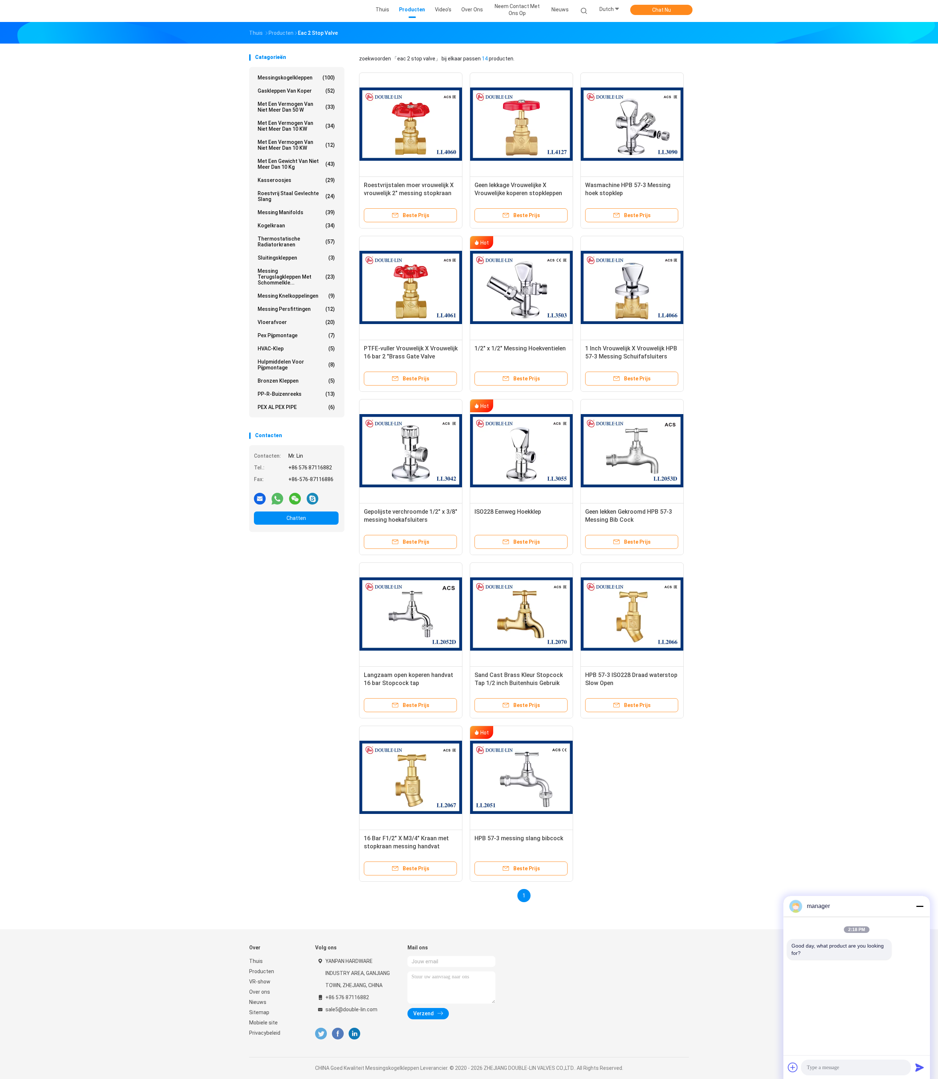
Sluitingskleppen (296, 258)
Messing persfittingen (296, 309)
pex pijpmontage (296, 335)
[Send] (920, 1067)
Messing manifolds (296, 212)
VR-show (259, 982)
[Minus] (919, 906)
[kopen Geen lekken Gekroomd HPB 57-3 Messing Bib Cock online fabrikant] (632, 450)
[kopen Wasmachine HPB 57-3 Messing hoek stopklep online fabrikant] (632, 124)
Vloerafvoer (296, 322)
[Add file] (793, 1067)
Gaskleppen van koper (296, 91)
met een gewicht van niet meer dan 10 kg (296, 164)
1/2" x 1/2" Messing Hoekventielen (520, 348)
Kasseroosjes (296, 180)
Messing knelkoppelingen (296, 296)
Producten (261, 971)
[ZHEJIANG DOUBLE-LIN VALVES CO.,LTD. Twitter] (321, 1033)
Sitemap (259, 1012)
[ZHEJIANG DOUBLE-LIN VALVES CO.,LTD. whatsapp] (277, 498)
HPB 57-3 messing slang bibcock (518, 838)
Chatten (296, 518)
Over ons (259, 992)
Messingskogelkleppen (296, 78)
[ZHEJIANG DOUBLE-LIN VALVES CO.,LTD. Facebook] (338, 1033)
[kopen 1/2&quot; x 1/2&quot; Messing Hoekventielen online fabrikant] (521, 287)
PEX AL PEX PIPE (296, 407)
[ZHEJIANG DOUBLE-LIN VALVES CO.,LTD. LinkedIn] (354, 1033)
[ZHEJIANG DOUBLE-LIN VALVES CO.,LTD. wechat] (295, 498)
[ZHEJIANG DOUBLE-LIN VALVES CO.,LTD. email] (260, 498)
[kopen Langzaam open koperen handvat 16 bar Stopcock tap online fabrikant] (410, 614)
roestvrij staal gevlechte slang (296, 196)
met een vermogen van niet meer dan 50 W (296, 107)
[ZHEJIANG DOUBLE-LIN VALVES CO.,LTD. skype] (312, 498)
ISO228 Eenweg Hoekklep (507, 511)
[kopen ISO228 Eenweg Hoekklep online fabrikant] (521, 450)
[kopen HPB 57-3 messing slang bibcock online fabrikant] (521, 777)
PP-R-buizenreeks (296, 394)
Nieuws (257, 1002)
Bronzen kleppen (296, 381)
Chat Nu (661, 10)
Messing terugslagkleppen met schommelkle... (296, 277)
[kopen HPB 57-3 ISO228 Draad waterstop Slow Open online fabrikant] (632, 614)
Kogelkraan (296, 225)
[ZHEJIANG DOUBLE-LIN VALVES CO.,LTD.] (277, 11)
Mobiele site (263, 1023)
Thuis (256, 961)
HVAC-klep (296, 348)
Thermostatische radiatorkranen (296, 242)
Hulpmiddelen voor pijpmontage (296, 365)
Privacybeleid (264, 1033)
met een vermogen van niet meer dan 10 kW (296, 126)
